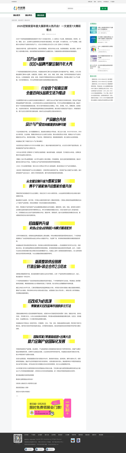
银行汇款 (47, 434)
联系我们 (60, 434)
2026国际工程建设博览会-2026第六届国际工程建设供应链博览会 (105, 38)
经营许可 (94, 434)
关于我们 (26, 434)
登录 (95, 1)
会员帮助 (54, 434)
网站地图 (101, 434)
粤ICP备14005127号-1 (57, 442)
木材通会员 (106, 1)
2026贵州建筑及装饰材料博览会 (105, 66)
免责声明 (74, 434)
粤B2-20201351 (42, 442)
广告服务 (112, 1)
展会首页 (16, 15)
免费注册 (90, 1)
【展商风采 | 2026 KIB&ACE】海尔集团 (101, 79)
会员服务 (40, 434)
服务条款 (81, 434)
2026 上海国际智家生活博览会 (105, 47)
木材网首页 (14, 1)
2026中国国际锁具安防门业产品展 (105, 56)
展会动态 (40, 15)
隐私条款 (87, 434)
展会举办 (28, 15)
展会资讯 (27, 20)
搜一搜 (104, 8)
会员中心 (100, 1)
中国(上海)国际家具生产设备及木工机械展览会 (105, 28)
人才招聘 (67, 434)
